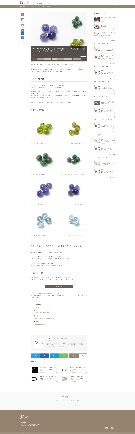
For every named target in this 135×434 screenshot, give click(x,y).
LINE (49, 295)
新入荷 (28, 6)
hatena (22, 37)
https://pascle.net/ (51, 340)
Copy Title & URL (22, 14)
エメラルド (60, 59)
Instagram (44, 295)
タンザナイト (48, 59)
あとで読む (83, 356)
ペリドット (54, 59)
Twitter (22, 30)
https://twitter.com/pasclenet (42, 312)
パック (74, 59)
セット (79, 59)
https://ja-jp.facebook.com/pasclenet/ (45, 307)
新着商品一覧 (59, 286)
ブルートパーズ (68, 59)
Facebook (22, 33)
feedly (22, 25)
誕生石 (48, 6)
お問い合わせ (23, 433)
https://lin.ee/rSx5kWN (41, 324)
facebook (33, 295)
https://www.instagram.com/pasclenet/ (45, 318)
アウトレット (40, 59)
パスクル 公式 (83, 56)
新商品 (38, 6)
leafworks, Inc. (112, 432)
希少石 (43, 6)
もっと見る (112, 40)
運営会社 (29, 433)
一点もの (34, 6)
